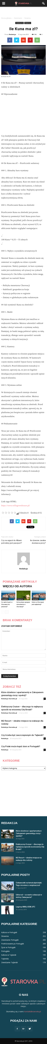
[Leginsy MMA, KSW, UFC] (7, 910)
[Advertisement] (24, 11)
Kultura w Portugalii (9, 932)
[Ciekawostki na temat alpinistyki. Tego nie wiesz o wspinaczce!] (7, 885)
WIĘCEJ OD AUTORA (17, 586)
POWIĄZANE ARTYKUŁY (20, 581)
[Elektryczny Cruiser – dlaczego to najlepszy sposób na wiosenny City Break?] (7, 847)
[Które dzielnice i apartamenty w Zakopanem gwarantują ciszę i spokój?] (7, 834)
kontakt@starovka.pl (32, 1011)
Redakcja (12, 34)
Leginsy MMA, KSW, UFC (25, 907)
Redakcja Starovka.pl (9, 699)
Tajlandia (5, 958)
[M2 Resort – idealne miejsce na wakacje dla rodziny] (7, 860)
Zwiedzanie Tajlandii (9, 962)
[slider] (8, 512)
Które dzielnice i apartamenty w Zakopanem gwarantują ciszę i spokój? (28, 833)
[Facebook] (17, 1028)
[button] (43, 3)
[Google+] (23, 1028)
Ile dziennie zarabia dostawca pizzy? (38, 541)
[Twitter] (29, 1028)
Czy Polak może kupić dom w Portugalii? (20, 746)
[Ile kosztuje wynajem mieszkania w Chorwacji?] (24, 595)
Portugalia (5, 951)
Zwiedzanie (19, 23)
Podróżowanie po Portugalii (12, 943)
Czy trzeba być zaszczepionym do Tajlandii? (22, 735)
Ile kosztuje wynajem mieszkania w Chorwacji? (23, 604)
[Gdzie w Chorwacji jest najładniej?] (39, 595)
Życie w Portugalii (8, 947)
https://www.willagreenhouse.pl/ (15, 505)
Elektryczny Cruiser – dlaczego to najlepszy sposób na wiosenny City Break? (30, 846)
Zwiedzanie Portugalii (10, 940)
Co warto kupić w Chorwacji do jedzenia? (6, 604)
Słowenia (27, 23)
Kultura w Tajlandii (8, 955)
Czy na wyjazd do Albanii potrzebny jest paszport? (11, 541)
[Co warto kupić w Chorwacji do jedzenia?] (8, 595)
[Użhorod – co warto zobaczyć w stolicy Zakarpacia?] (7, 897)
